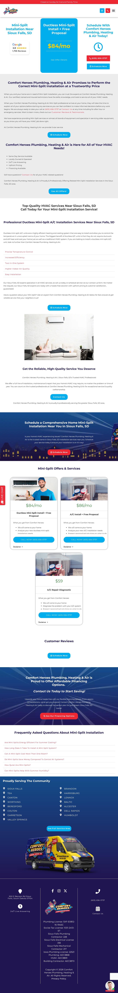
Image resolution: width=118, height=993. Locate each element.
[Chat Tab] (59, 496)
